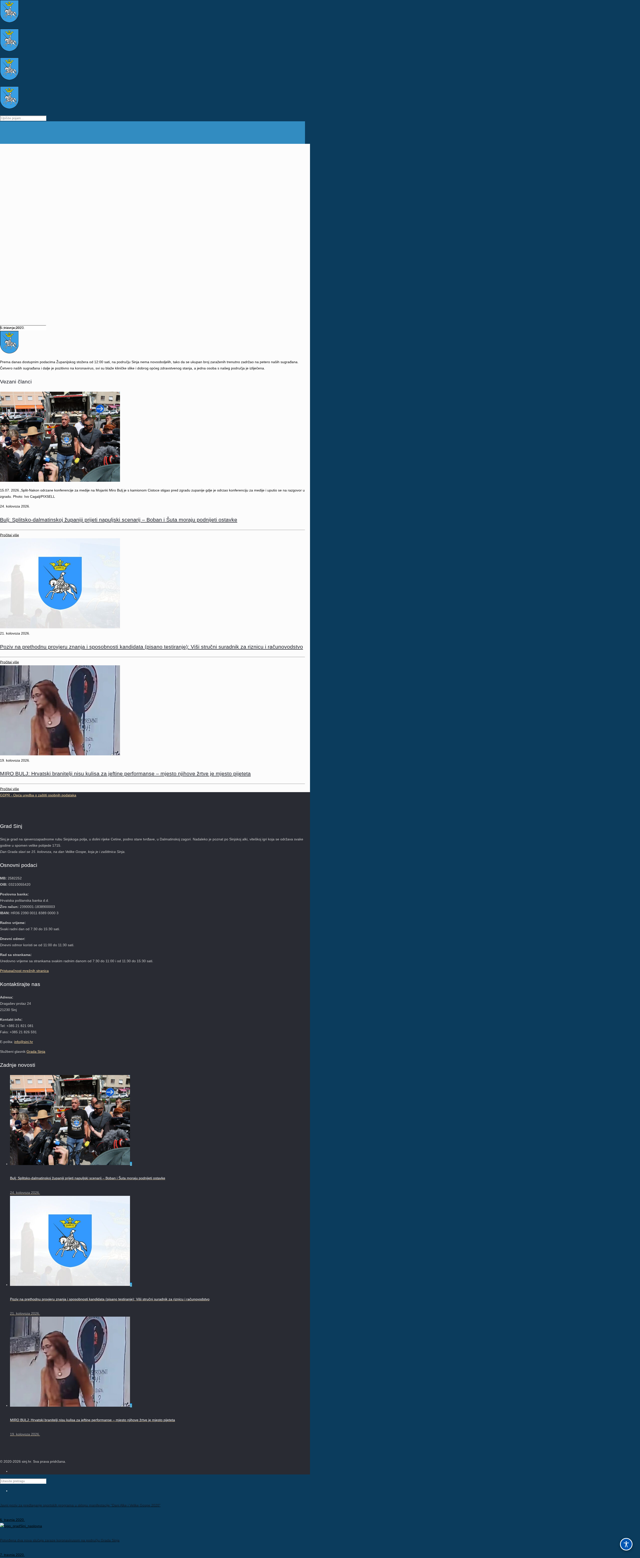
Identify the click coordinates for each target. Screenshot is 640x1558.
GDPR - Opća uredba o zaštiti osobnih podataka (38, 795)
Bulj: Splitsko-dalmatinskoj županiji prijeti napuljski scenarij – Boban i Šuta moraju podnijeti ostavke (118, 520)
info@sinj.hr (23, 1042)
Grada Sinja (35, 1052)
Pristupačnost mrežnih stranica (24, 971)
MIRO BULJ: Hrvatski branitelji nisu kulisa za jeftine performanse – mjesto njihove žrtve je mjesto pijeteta (125, 773)
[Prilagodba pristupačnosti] (626, 1544)
